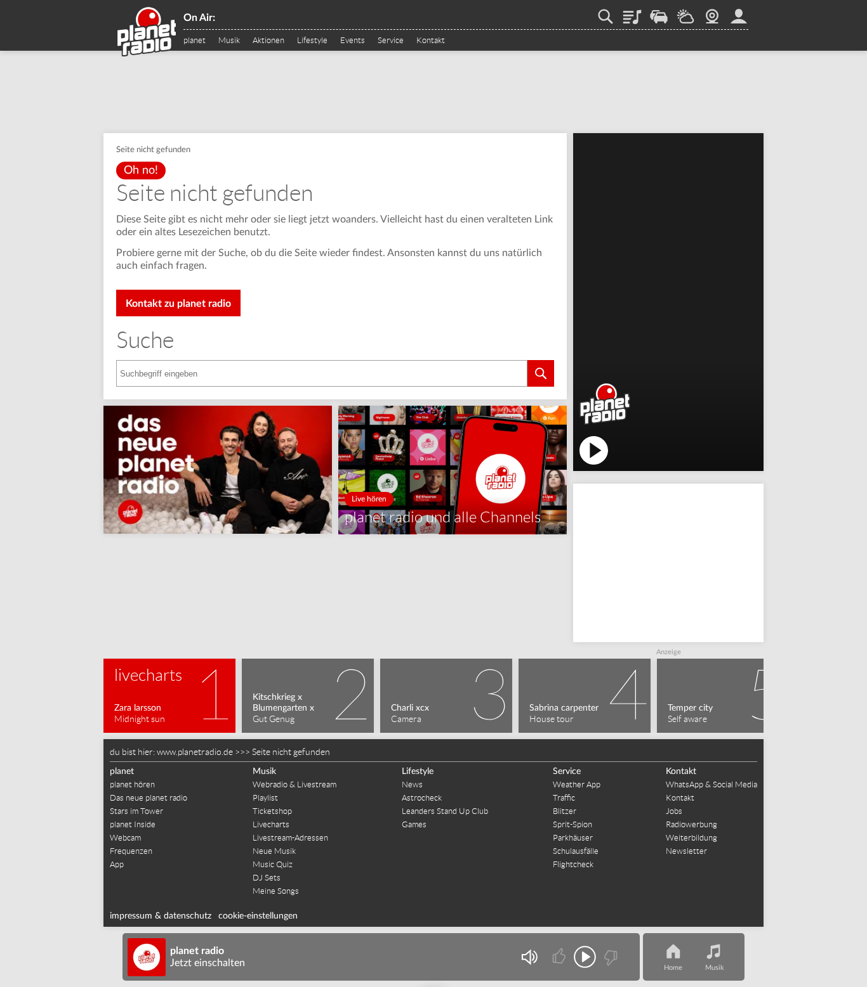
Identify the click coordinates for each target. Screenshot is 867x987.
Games (414, 824)
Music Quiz (273, 864)
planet (194, 40)
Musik (229, 40)
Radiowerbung (691, 824)
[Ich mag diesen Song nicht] (610, 957)
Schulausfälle (576, 851)
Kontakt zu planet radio (178, 304)
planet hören (132, 784)
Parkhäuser (573, 837)
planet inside (738, 12)
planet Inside (133, 824)
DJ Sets (267, 877)
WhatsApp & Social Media (711, 784)
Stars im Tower (136, 811)
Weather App (576, 784)
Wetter (685, 12)
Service (391, 40)
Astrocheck (422, 798)
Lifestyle (312, 40)
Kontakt (430, 40)
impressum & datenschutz (160, 916)
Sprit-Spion (572, 824)
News (412, 784)
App (117, 864)
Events (352, 40)
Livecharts (271, 824)
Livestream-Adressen (290, 837)
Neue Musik (274, 851)
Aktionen (268, 40)
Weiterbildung (691, 837)
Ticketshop (272, 811)
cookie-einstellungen (258, 916)
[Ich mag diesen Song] (560, 957)
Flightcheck (573, 864)
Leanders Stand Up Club (445, 811)
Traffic (658, 12)
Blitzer (564, 811)
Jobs (674, 811)
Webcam (712, 12)
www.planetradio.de (195, 752)
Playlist (632, 12)
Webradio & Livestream (294, 784)
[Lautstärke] (529, 957)
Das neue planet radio (148, 798)
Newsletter (686, 851)
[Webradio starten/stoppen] (585, 957)
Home (673, 967)
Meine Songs (276, 891)
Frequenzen (131, 851)
